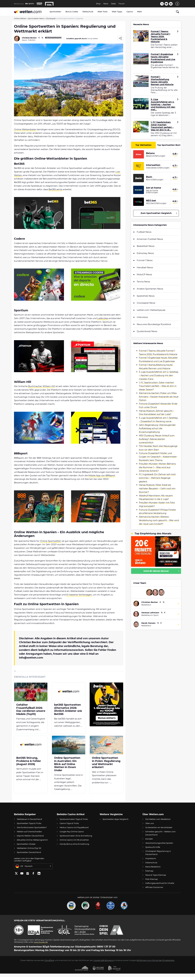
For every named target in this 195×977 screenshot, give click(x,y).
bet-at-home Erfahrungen (152, 191)
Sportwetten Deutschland (29, 852)
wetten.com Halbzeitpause (151, 310)
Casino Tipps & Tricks (69, 823)
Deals (113, 4)
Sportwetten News (36, 18)
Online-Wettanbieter (25, 129)
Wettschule (87, 11)
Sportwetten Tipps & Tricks (29, 823)
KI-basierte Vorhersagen (79, 594)
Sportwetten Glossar (26, 844)
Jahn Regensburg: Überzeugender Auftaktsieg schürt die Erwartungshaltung (157, 428)
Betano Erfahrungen (155, 156)
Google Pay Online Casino (72, 831)
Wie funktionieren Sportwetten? (32, 827)
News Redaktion (153, 867)
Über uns (149, 823)
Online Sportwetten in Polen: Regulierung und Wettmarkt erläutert (106, 762)
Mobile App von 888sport (101, 475)
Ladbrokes (102, 318)
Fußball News (144, 232)
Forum (122, 4)
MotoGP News (144, 274)
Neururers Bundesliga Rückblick (154, 324)
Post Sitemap (151, 879)
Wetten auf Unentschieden (29, 831)
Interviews (142, 317)
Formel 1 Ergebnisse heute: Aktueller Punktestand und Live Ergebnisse (163, 58)
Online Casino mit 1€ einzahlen (74, 840)
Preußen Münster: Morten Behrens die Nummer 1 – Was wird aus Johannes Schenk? (157, 467)
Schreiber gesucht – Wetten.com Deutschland (160, 833)
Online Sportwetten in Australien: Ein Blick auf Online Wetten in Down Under (67, 764)
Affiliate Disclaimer (154, 887)
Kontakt (149, 839)
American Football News (150, 239)
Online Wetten (20, 18)
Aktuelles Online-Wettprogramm (32, 840)
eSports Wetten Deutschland (30, 836)
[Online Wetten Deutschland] (30, 11)
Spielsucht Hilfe (152, 847)
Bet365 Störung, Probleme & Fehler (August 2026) (28, 761)
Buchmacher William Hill (41, 386)
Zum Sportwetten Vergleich (156, 213)
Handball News (145, 267)
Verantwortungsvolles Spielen (159, 843)
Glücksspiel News (146, 302)
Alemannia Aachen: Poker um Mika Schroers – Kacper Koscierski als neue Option (158, 397)
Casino (129, 11)
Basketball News (145, 246)
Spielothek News (145, 295)
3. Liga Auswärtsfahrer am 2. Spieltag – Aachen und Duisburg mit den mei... (163, 104)
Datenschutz (151, 862)
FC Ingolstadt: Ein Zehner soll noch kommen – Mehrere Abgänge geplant (157, 478)
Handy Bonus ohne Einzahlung (74, 844)
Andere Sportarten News (150, 288)
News (105, 4)
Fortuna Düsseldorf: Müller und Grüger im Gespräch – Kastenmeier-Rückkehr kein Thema (158, 457)
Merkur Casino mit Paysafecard (74, 827)
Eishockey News (145, 253)
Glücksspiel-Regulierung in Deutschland (158, 852)
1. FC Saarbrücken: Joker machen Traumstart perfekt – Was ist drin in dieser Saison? (157, 386)
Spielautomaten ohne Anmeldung (76, 836)
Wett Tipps (117, 11)
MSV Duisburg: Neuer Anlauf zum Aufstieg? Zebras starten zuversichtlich (157, 439)
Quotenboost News (147, 331)
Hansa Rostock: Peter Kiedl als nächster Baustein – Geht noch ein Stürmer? (157, 488)
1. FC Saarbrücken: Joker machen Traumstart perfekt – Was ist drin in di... (162, 126)
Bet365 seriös (55, 189)
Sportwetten (55, 11)
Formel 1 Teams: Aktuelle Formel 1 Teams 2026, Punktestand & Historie (160, 36)
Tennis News (143, 281)
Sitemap (149, 871)
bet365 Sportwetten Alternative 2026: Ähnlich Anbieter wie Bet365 (68, 709)
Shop (98, 4)
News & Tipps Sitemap (155, 875)
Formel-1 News (144, 260)
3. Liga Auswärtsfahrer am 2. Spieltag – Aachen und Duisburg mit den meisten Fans (158, 375)
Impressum (150, 858)
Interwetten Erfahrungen (157, 168)
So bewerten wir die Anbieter (158, 827)
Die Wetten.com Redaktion (158, 819)
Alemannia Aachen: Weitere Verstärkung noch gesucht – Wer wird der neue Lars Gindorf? (159, 520)
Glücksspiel (50, 18)
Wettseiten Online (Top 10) (29, 848)
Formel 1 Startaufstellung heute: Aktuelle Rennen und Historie (162, 81)
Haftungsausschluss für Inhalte (159, 883)
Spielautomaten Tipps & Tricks (74, 819)
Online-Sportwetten (50, 541)
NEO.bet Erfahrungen (156, 203)
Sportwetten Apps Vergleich (115, 819)
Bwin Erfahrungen (154, 179)
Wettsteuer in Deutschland (29, 819)
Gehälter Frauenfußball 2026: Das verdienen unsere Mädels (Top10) (30, 709)
